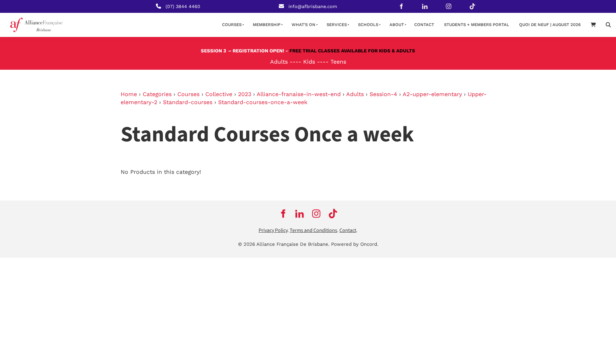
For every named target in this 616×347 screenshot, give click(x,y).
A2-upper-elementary (432, 94)
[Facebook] (401, 6)
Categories (157, 94)
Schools (368, 24)
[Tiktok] (472, 6)
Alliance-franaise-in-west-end (299, 94)
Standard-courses (187, 102)
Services (337, 24)
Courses (232, 24)
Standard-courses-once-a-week (262, 102)
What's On (303, 24)
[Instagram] (448, 6)
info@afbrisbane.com (312, 6)
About (396, 24)
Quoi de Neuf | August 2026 (550, 24)
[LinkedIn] (424, 6)
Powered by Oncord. (354, 244)
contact (424, 24)
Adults (355, 94)
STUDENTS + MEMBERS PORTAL (476, 24)
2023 (244, 94)
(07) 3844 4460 (183, 6)
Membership (266, 24)
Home (129, 94)
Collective (218, 94)
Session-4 (383, 94)
